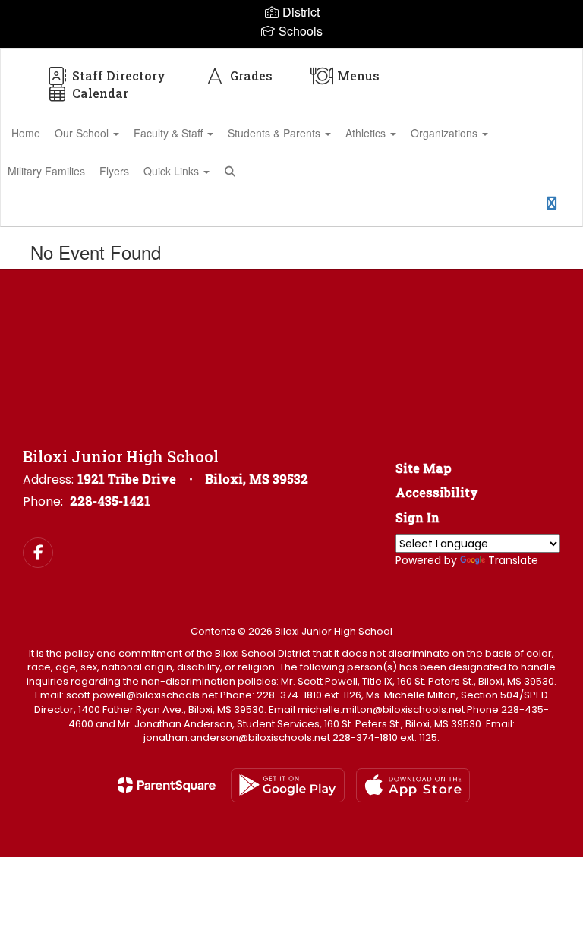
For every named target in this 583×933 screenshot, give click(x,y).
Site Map (423, 468)
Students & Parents (275, 132)
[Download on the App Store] (413, 785)
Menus (358, 76)
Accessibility (436, 492)
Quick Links (172, 170)
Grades (251, 76)
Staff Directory (118, 76)
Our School (83, 132)
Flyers (114, 170)
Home (25, 132)
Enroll (511, 208)
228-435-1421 (110, 501)
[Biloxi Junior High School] (291, 58)
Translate (513, 560)
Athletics (367, 132)
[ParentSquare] (166, 785)
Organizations (446, 132)
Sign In (417, 517)
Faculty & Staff (170, 132)
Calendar (100, 93)
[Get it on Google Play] (288, 785)
